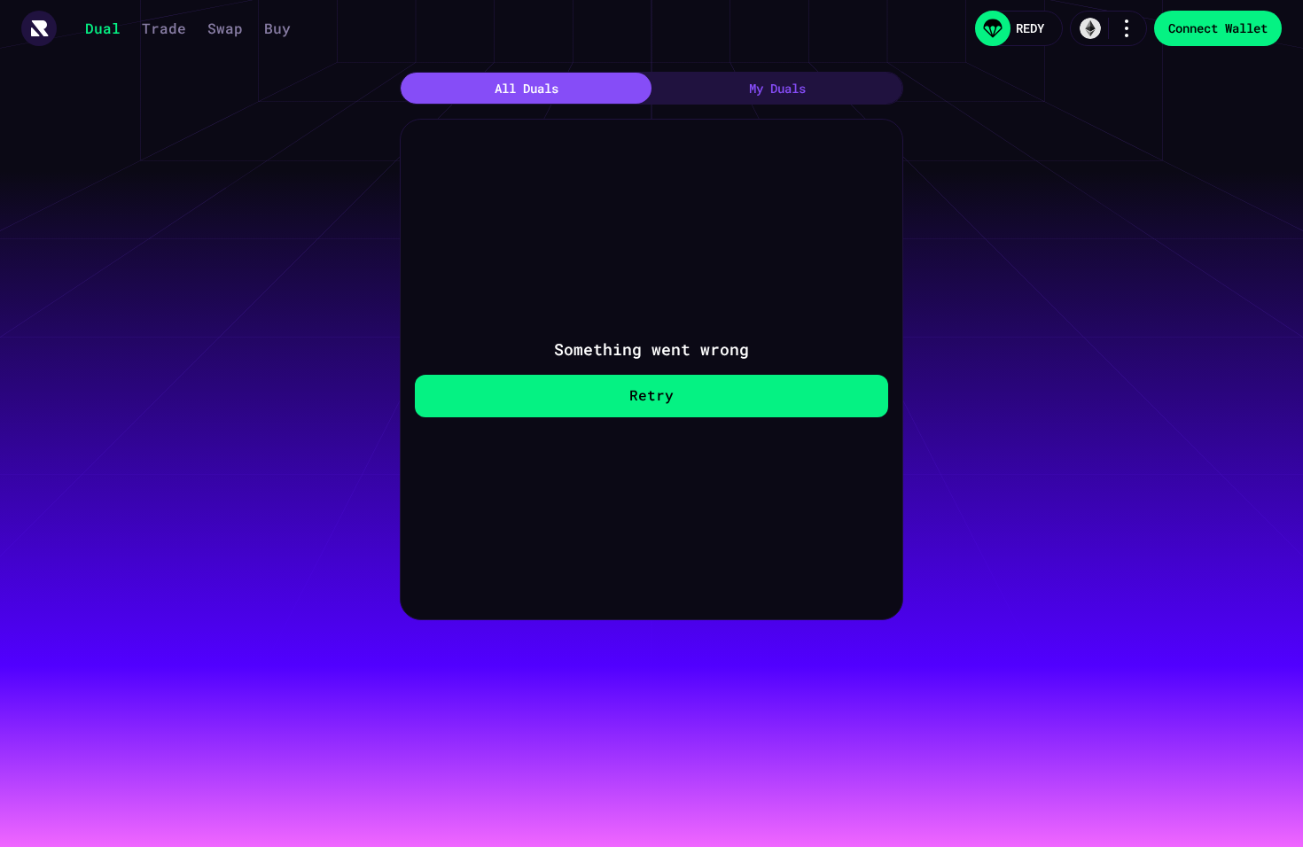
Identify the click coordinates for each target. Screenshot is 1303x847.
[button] (39, 28)
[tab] (526, 88)
